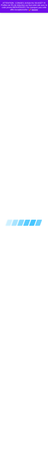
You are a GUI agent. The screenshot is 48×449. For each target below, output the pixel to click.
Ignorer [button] (35, 10)
